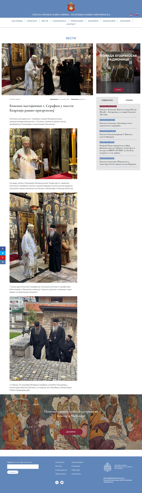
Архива (129, 100)
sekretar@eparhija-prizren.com (113, 478)
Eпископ (32, 21)
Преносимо (77, 21)
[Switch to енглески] (134, 14)
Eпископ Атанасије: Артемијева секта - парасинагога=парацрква (116, 124)
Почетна (12, 99)
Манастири (109, 21)
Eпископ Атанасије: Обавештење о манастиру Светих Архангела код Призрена (118, 162)
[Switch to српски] (131, 14)
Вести (45, 21)
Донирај (71, 432)
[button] (99, 68)
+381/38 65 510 (108, 482)
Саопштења (59, 21)
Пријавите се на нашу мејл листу (19, 462)
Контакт (71, 24)
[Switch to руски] (137, 14)
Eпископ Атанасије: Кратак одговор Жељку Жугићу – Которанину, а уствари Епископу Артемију (118, 112)
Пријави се (12, 472)
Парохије (125, 21)
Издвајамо (107, 100)
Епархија (93, 21)
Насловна (17, 21)
